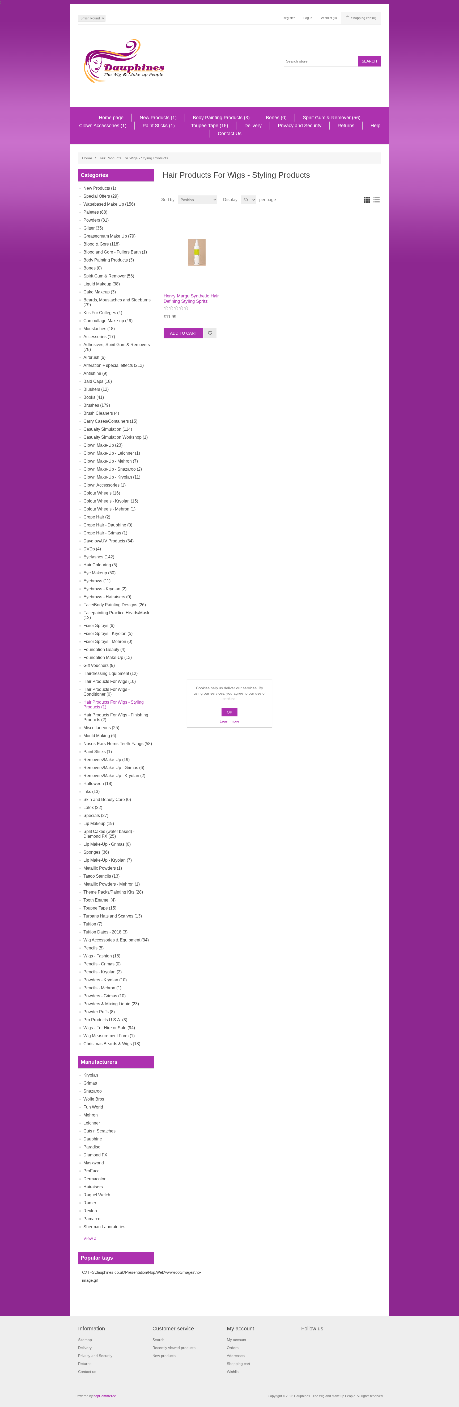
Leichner (91, 1123)
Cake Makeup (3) (99, 292)
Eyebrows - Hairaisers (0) (107, 597)
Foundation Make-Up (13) (107, 657)
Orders (233, 1348)
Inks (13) (91, 791)
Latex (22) (92, 807)
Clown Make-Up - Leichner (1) (111, 453)
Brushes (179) (96, 405)
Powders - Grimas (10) (104, 996)
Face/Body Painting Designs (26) (114, 605)
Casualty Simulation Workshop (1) (115, 437)
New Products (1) (158, 117)
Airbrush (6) (94, 357)
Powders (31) (96, 220)
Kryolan (90, 1075)
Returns (346, 125)
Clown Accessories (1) (102, 125)
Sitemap (85, 1340)
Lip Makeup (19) (98, 823)
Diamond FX (95, 1155)
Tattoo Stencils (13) (101, 876)
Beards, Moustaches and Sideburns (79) (117, 302)
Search (158, 1340)
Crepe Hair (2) (96, 517)
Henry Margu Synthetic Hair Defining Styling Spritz (191, 298)
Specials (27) (95, 815)
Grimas (90, 1083)
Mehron (90, 1115)
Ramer (89, 1203)
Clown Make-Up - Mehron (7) (110, 461)
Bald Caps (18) (97, 381)
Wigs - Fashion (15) (101, 956)
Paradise (91, 1147)
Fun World (93, 1107)
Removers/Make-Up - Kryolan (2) (114, 775)
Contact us (87, 1371)
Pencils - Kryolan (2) (102, 972)
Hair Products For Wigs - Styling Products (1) (113, 704)
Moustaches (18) (99, 328)
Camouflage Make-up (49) (108, 320)
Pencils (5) (93, 948)
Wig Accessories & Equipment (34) (116, 940)
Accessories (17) (99, 336)
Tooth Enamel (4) (99, 900)
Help (375, 125)
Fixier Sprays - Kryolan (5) (108, 633)
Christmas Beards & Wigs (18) (111, 1043)
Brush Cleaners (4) (101, 413)
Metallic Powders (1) (102, 868)
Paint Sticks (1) (159, 125)
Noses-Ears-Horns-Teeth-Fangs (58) (117, 743)
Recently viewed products (174, 1348)
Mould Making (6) (99, 735)
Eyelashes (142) (98, 557)
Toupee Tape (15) (209, 125)
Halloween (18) (97, 783)
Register (289, 18)
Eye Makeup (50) (99, 573)
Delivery (253, 125)
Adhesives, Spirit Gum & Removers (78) (116, 347)
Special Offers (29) (100, 196)
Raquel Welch (96, 1195)
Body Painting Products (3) (221, 117)
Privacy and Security (299, 125)
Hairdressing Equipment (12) (110, 673)
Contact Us (229, 133)
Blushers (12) (96, 389)
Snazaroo (92, 1091)
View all (91, 1238)
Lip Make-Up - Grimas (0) (107, 844)
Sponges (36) (96, 852)
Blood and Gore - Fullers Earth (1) (115, 252)
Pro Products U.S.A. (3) (105, 1020)
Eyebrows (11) (96, 581)
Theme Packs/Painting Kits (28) (113, 892)
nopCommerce (105, 1396)
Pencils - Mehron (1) (102, 988)
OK (229, 712)
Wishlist (233, 1371)
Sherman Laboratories (104, 1227)
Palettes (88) (95, 212)
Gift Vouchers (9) (99, 665)
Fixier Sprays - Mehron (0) (107, 641)
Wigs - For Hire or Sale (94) (109, 1028)
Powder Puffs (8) (99, 1012)
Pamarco (91, 1219)
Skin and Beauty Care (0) (107, 799)
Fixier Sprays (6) (98, 625)
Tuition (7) (92, 924)
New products (164, 1356)
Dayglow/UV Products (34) (108, 541)
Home (87, 158)
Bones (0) (276, 117)
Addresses (236, 1356)
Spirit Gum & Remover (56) (331, 117)
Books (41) (93, 397)
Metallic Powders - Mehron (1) (111, 884)
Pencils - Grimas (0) (102, 964)
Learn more (229, 721)
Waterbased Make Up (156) (109, 204)
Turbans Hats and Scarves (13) (112, 916)
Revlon (90, 1211)
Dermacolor (94, 1179)
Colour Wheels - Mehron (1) (109, 509)
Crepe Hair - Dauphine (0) (107, 525)
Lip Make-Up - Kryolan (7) (107, 860)
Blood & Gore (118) (101, 244)
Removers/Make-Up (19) (106, 759)
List (376, 200)
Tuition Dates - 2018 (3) (105, 932)
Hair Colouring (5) (100, 565)
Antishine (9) (95, 373)
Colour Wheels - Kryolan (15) (110, 501)
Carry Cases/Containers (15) (110, 421)
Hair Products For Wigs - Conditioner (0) (106, 691)
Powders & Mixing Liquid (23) (111, 1004)
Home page (111, 117)
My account (236, 1340)
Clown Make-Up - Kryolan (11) (111, 477)
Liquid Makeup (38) (101, 284)
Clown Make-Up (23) (102, 445)
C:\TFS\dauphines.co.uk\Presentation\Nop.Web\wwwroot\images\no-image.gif (141, 1276)
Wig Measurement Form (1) (109, 1036)
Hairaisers (93, 1187)
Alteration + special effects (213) (113, 365)
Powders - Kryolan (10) (105, 980)
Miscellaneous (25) (101, 727)
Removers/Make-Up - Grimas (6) (113, 767)
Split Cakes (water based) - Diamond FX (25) (108, 834)
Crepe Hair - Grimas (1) (105, 533)
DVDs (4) (92, 549)
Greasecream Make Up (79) (109, 236)
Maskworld (93, 1163)
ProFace (91, 1171)
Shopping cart (238, 1364)
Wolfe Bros (93, 1099)
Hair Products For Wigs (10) (109, 681)
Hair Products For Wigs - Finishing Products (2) (115, 717)
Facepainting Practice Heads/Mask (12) (116, 615)
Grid (367, 200)
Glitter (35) (93, 228)
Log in (307, 18)
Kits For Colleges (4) (102, 312)
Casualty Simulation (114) (107, 429)
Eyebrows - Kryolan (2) (104, 589)
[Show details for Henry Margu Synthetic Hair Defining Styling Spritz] (196, 252)
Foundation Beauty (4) (104, 649)
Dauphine (92, 1139)
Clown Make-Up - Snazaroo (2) (112, 469)
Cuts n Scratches (99, 1131)
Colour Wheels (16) (101, 493)
